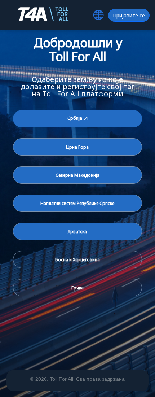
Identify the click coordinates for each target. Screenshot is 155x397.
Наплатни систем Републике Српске (77, 203)
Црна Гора (77, 147)
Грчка (77, 288)
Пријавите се (129, 15)
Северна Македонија (77, 175)
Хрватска (77, 231)
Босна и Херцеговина (77, 260)
